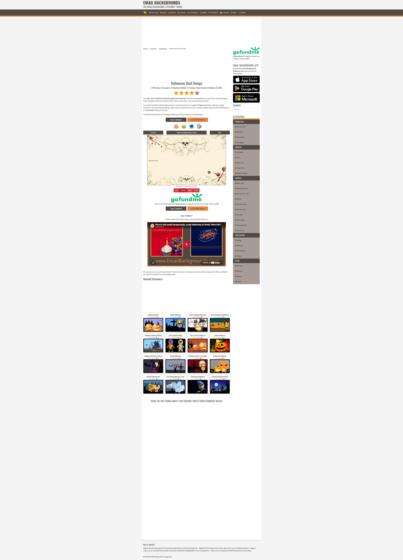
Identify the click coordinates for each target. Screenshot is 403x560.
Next (219, 132)
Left (176, 190)
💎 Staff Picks (153, 12)
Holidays (153, 49)
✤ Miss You (239, 163)
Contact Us (168, 557)
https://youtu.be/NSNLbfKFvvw (196, 219)
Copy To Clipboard (176, 119)
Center (183, 190)
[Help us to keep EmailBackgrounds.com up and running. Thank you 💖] (186, 198)
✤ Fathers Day (240, 209)
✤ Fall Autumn (240, 251)
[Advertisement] (221, 4)
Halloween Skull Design (177, 49)
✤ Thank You (239, 168)
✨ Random (203, 12)
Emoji (181, 114)
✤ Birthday (239, 132)
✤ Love (237, 157)
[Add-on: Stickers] (191, 126)
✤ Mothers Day (240, 204)
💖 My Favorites (213, 12)
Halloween (163, 49)
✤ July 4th (238, 215)
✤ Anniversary (240, 127)
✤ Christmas (239, 230)
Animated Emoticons (170, 114)
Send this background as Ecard (187, 132)
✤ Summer (239, 245)
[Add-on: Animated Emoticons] (176, 126)
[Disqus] (186, 429)
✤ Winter (238, 256)
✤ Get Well (239, 152)
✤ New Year (239, 183)
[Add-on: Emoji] (184, 126)
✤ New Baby (239, 137)
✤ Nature (238, 276)
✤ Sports (238, 281)
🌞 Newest (163, 12)
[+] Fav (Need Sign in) (198, 119)
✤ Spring (238, 240)
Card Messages (197, 114)
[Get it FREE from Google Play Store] (246, 88)
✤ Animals (239, 266)
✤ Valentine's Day (241, 188)
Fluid (196, 190)
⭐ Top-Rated (181, 12)
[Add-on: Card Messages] (199, 126)
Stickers (188, 114)
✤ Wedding (239, 142)
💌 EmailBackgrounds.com (190, 186)
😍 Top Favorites (192, 12)
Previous (153, 132)
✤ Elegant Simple (241, 173)
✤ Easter (238, 199)
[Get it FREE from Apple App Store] (246, 79)
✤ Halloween (240, 220)
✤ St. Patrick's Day (242, 194)
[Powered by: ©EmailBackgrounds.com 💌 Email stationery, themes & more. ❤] (186, 146)
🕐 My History (224, 12)
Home (145, 49)
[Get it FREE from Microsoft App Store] (246, 98)
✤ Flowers (239, 271)
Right (190, 190)
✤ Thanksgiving (241, 225)
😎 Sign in (242, 12)
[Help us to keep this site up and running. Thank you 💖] (246, 51)
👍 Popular (172, 12)
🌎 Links (233, 12)
